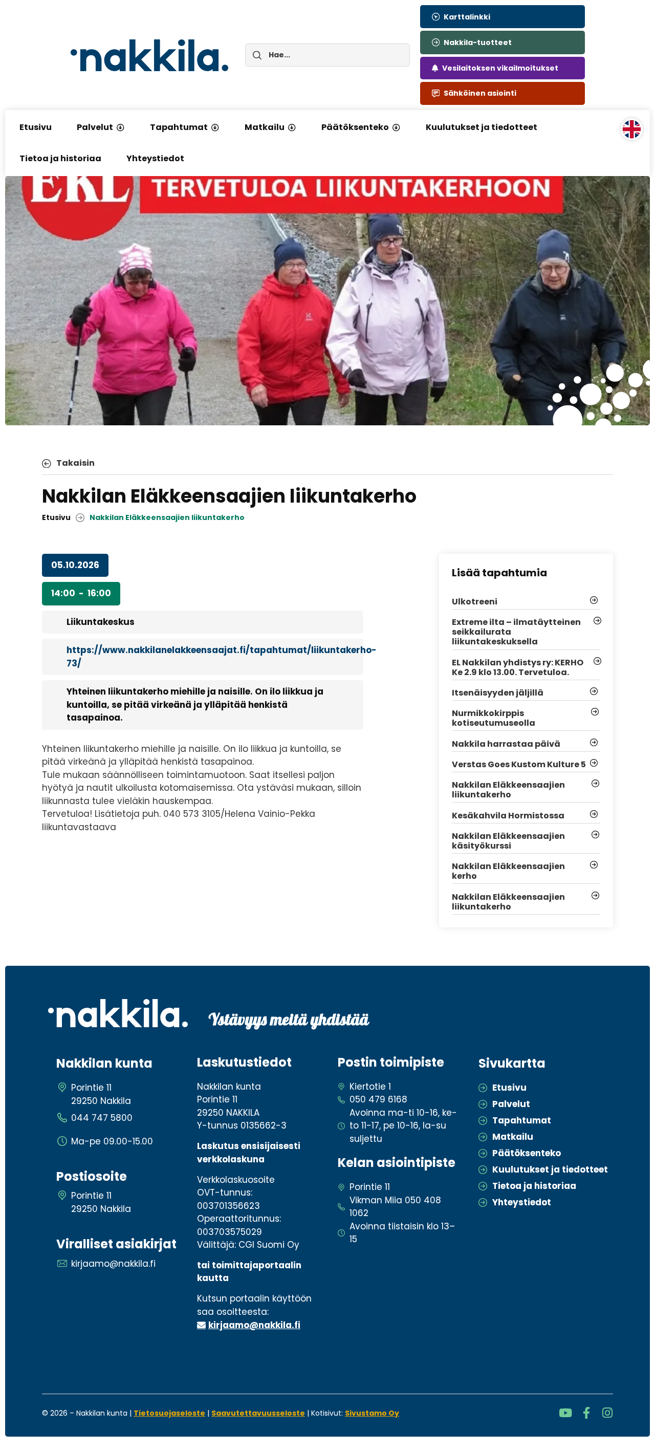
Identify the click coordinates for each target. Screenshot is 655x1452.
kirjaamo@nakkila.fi (254, 1325)
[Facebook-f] (586, 1413)
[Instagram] (607, 1413)
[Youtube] (565, 1413)
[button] (120, 127)
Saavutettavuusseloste (258, 1413)
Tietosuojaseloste (169, 1413)
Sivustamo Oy (372, 1413)
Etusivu (56, 517)
